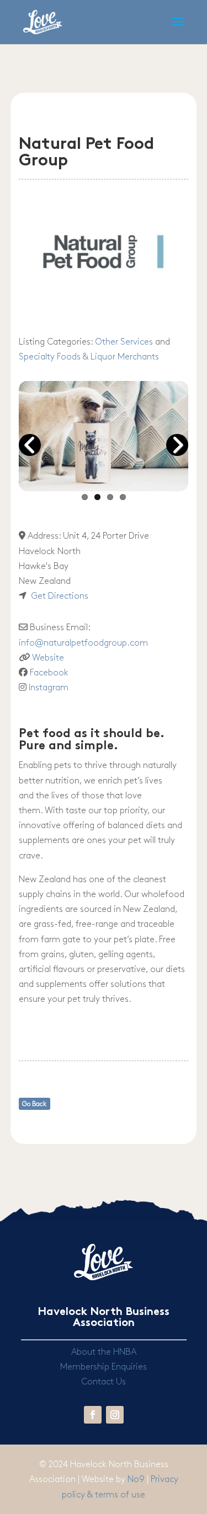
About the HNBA (103, 1352)
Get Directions (59, 596)
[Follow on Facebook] (93, 1415)
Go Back (34, 1104)
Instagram (48, 688)
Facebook (49, 673)
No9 (137, 1479)
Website (48, 658)
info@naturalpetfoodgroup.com (83, 643)
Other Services (124, 342)
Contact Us (103, 1382)
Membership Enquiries (103, 1367)
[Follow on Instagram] (115, 1415)
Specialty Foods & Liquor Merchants (89, 357)
